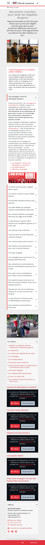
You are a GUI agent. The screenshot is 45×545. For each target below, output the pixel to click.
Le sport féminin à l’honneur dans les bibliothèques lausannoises (20, 299)
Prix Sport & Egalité (15, 253)
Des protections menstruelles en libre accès (20, 306)
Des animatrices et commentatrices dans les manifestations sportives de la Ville (21, 266)
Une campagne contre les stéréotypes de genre (17, 97)
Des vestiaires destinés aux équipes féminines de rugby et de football (21, 215)
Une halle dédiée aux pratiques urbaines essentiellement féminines (21, 208)
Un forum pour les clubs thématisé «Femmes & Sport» (20, 236)
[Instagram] (16, 531)
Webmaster (33, 542)
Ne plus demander (27, 403)
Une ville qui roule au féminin (19, 230)
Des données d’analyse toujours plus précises (21, 201)
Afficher (16, 403)
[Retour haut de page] (22, 542)
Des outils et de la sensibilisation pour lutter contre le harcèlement (20, 274)
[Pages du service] (9, 531)
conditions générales (26, 396)
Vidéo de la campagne (19, 169)
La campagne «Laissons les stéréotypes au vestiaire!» (21, 164)
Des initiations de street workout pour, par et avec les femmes (20, 247)
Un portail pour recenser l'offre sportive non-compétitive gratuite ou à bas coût (21, 223)
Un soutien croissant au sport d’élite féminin (21, 195)
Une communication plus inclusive (20, 241)
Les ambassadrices (18, 167)
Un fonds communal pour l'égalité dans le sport (20, 188)
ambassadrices (13, 128)
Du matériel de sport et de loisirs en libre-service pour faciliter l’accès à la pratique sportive (21, 282)
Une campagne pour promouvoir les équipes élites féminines (21, 258)
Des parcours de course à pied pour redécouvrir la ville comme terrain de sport (21, 291)
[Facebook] (12, 531)
